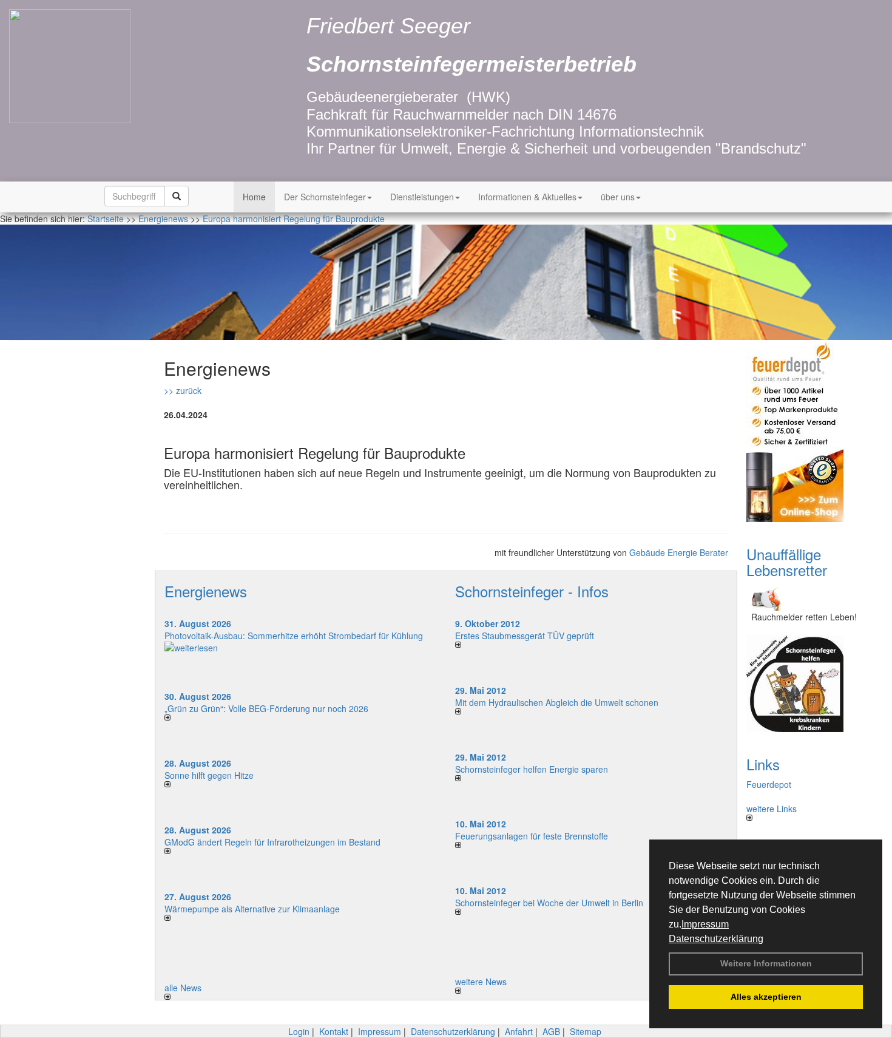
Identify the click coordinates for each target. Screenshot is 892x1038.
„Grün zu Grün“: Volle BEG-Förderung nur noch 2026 (266, 708)
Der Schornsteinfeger (325, 197)
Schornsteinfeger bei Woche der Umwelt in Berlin (549, 903)
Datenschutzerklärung (716, 939)
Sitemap (585, 1031)
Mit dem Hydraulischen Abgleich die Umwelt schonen (556, 702)
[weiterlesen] (300, 648)
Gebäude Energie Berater (678, 552)
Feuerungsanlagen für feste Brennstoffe (531, 836)
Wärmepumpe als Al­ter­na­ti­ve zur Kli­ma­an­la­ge (252, 909)
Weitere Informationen (766, 963)
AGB (551, 1031)
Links (763, 764)
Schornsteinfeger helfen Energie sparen (531, 769)
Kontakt (333, 1031)
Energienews (205, 591)
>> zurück (182, 390)
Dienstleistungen (422, 197)
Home (254, 197)
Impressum (705, 924)
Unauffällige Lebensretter (786, 561)
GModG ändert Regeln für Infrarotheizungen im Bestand (272, 842)
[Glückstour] (810, 683)
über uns (618, 197)
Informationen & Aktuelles (527, 197)
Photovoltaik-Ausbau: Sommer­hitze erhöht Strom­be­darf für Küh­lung (293, 635)
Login (298, 1031)
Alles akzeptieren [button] (766, 997)
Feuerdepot (768, 784)
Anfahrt (519, 1031)
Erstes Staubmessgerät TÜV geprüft (524, 635)
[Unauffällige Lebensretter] (810, 598)
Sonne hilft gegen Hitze (209, 775)
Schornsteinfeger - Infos (532, 591)
